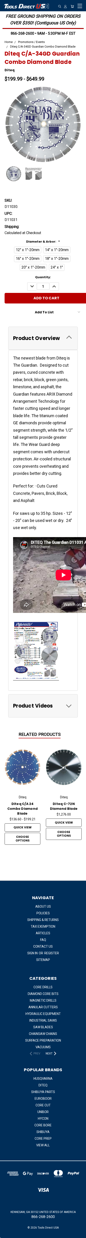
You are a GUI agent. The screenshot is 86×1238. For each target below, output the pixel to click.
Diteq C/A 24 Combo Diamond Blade (22, 809)
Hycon (43, 1118)
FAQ (43, 940)
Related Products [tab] (40, 734)
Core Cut (43, 1105)
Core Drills (43, 987)
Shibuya (43, 1132)
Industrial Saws (43, 1020)
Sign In (32, 953)
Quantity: (43, 277)
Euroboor (43, 1098)
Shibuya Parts (43, 1092)
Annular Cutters (43, 1007)
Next (80, 772)
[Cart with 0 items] (72, 6)
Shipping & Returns (43, 920)
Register (51, 953)
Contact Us (43, 946)
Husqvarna (43, 1078)
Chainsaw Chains (43, 1034)
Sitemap (43, 960)
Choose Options (23, 838)
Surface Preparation (43, 1040)
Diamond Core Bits (43, 994)
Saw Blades (43, 1027)
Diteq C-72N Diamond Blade (64, 806)
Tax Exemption (43, 926)
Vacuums (43, 1047)
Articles (43, 933)
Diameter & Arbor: (43, 241)
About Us (43, 906)
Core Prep (43, 1138)
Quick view (23, 827)
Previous (5, 772)
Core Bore (43, 1125)
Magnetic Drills (43, 1000)
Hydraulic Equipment (43, 1014)
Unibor (43, 1112)
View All (43, 1145)
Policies (43, 913)
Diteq (43, 1085)
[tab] (43, 338)
